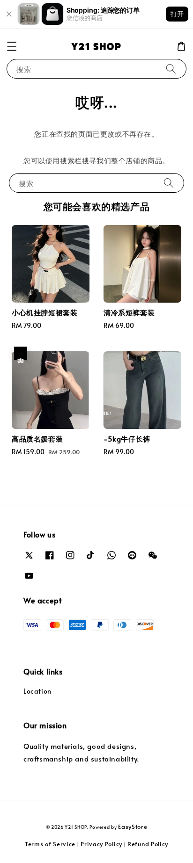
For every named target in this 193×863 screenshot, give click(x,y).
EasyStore (132, 826)
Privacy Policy (101, 844)
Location (37, 691)
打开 (177, 14)
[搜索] (171, 68)
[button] (11, 46)
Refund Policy (147, 844)
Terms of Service (50, 844)
